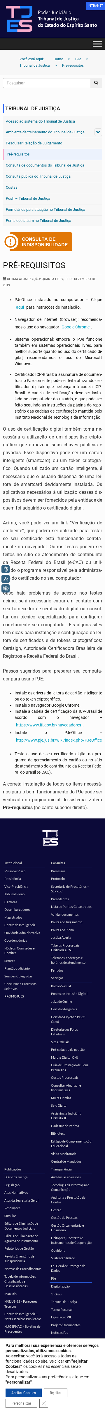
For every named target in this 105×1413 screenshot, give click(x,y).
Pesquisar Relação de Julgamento (34, 143)
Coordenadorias (15, 940)
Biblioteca (58, 1133)
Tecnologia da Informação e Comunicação (70, 1187)
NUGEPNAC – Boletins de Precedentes (22, 1328)
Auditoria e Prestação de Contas (68, 1200)
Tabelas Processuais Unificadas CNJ (65, 947)
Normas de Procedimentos (22, 1269)
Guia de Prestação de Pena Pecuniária (70, 1067)
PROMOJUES (14, 996)
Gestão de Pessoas (64, 1217)
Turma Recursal (62, 1309)
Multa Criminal (61, 1098)
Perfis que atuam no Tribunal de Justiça (38, 220)
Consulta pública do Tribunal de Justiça (38, 176)
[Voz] (5, 579)
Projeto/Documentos (65, 1325)
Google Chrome (76, 327)
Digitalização (60, 1286)
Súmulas (10, 1216)
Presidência (12, 878)
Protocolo (58, 878)
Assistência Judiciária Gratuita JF (66, 1115)
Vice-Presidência (16, 886)
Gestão (56, 1210)
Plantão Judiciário (17, 968)
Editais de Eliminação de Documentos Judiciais (21, 1225)
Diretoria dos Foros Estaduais (64, 1032)
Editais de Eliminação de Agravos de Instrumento (21, 1238)
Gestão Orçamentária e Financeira (67, 1227)
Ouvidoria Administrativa (22, 933)
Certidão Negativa (64, 1009)
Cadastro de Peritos (65, 1126)
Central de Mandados (66, 1161)
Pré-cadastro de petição (68, 1049)
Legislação (12, 1185)
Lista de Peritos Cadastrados (71, 906)
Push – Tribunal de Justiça (28, 198)
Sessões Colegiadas (18, 976)
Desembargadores (17, 909)
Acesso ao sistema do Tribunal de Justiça (40, 121)
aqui (20, 307)
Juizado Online (61, 1001)
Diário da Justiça (16, 1177)
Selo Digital (59, 1105)
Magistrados (13, 917)
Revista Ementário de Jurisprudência (19, 1258)
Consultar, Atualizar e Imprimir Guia (66, 1087)
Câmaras (10, 902)
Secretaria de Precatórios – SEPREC (70, 889)
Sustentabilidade (63, 1258)
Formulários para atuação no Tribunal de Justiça (45, 209)
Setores (9, 961)
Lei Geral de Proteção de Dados (68, 1268)
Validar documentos (65, 914)
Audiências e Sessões (66, 1177)
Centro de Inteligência (20, 925)
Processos (58, 871)
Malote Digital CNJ (64, 1057)
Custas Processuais (64, 1077)
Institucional (13, 863)
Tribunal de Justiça (64, 1302)
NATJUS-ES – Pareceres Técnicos (20, 1303)
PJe (53, 1278)
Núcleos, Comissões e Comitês (19, 950)
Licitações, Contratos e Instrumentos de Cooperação (71, 1240)
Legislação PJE (61, 1317)
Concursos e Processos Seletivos (20, 986)
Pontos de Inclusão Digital (69, 993)
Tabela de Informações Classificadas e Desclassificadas (20, 1281)
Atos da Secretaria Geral (21, 1200)
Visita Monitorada (63, 1154)
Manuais (10, 1294)
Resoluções (12, 1208)
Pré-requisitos (18, 154)
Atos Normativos (16, 1192)
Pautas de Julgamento (66, 922)
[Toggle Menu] (97, 44)
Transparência (61, 1169)
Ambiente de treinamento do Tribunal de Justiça (45, 132)
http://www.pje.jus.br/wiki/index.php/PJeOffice (59, 740)
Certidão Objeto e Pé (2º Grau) (68, 1019)
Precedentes (60, 899)
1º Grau (56, 1294)
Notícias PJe (59, 1332)
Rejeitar (56, 1393)
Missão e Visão (14, 871)
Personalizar (21, 1403)
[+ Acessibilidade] (5, 588)
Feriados (57, 970)
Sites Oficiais (60, 1042)
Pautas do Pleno (62, 930)
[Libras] (5, 569)
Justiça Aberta (61, 937)
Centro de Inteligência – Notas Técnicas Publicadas (22, 1316)
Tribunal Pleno (14, 894)
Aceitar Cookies (23, 1393)
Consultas (58, 863)
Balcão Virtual (61, 986)
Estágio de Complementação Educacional (71, 1143)
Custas (12, 187)
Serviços (57, 978)
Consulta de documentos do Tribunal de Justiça (45, 165)
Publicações (12, 1169)
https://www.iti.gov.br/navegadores (48, 725)
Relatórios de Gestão (19, 1248)
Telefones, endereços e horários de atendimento (68, 960)
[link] (95, 6)
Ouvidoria (58, 1250)
